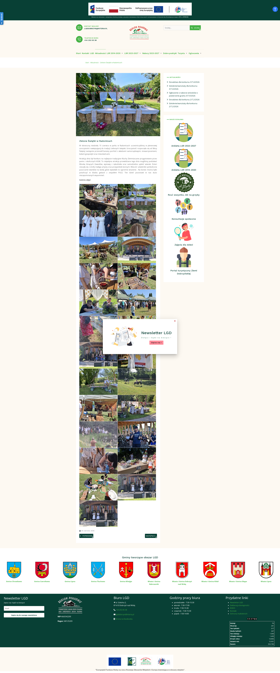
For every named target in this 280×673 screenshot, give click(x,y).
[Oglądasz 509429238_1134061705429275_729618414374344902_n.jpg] (98, 223)
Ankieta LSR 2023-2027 (183, 145)
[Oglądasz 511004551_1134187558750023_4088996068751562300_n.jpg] (137, 408)
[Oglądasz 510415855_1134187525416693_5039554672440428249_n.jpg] (137, 302)
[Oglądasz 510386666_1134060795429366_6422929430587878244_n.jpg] (137, 276)
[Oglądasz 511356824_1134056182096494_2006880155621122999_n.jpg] (137, 434)
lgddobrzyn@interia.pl (96, 28)
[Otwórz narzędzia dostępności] (275, 9)
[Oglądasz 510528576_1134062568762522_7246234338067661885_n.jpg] (98, 382)
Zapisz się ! (156, 342)
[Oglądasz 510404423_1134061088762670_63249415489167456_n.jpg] (98, 302)
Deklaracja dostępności (239, 605)
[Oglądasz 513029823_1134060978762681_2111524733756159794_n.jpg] (98, 514)
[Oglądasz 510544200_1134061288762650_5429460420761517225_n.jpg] (137, 382)
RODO (232, 608)
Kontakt (233, 611)
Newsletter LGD (236, 602)
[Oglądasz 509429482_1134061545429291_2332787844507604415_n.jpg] (137, 223)
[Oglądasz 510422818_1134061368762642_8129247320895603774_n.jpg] (98, 329)
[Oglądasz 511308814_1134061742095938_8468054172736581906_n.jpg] (98, 434)
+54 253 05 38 (90, 40)
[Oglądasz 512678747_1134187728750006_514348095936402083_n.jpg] (137, 487)
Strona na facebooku (124, 619)
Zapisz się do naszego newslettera (24, 615)
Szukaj (197, 28)
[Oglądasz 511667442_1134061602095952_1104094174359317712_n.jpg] (98, 461)
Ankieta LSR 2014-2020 (184, 170)
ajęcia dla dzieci (184, 244)
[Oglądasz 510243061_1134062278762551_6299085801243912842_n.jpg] (137, 250)
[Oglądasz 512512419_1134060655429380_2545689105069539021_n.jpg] (98, 487)
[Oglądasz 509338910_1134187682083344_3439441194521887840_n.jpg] (98, 197)
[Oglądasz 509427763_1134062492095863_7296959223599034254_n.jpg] (137, 197)
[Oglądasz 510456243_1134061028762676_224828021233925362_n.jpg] (98, 355)
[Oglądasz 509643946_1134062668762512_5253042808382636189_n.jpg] (98, 250)
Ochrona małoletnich (238, 613)
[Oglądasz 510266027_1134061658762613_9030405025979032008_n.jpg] (98, 276)
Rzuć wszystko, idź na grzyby (184, 195)
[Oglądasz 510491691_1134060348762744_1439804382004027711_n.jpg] (137, 355)
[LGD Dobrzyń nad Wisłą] (139, 32)
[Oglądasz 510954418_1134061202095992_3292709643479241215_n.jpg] (98, 408)
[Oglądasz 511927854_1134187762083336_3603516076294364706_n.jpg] (137, 461)
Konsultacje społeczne (184, 219)
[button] (115, 53)
